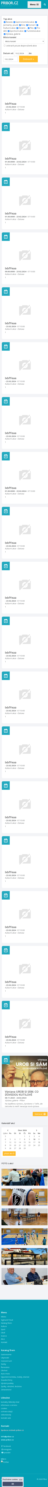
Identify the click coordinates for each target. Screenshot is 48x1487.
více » (3, 1459)
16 (29, 1142)
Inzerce (4, 1336)
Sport (3, 1329)
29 (25, 1148)
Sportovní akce (17, 31)
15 (25, 1142)
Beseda (9, 22)
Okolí (3, 1332)
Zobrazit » (28, 59)
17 (34, 1142)
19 (10, 1145)
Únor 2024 (22, 1130)
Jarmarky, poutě (10, 25)
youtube (6, 1452)
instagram (7, 1449)
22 (25, 1145)
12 (10, 1142)
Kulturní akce (9, 28)
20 (15, 1145)
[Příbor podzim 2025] (24, 1256)
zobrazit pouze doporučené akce (21, 45)
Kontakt (4, 1342)
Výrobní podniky (7, 1383)
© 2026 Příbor (42, 1479)
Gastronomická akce (25, 22)
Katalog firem (6, 1323)
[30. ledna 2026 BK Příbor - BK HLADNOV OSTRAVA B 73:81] (24, 1177)
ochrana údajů (7, 1411)
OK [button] (13, 1484)
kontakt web (6, 1418)
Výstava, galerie (13, 34)
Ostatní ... (22, 28)
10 (34, 1139)
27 (15, 1148)
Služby (3, 1364)
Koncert (32, 25)
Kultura (4, 1326)
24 (34, 1145)
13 (15, 1142)
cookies (4, 1408)
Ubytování (5, 1358)
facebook (7, 1446)
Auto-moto (5, 1373)
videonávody (6, 1415)
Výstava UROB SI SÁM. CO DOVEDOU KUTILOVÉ (22, 1093)
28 (20, 1148)
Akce (3, 1339)
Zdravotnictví (6, 1389)
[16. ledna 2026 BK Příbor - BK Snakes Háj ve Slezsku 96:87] (24, 1197)
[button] (34, 4)
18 (39, 1142)
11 (39, 1139)
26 (10, 1148)
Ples (32, 28)
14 (20, 1142)
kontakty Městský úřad (10, 1402)
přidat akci (8, 1153)
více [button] (20, 1479)
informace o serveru (9, 1405)
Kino (23, 25)
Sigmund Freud (7, 1320)
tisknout (39, 1114)
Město (3, 1316)
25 (39, 1145)
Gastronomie (6, 1354)
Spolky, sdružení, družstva (11, 1386)
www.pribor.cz (7, 1440)
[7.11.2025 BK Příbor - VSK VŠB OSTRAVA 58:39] (24, 1236)
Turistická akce (33, 31)
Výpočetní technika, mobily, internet (15, 1377)
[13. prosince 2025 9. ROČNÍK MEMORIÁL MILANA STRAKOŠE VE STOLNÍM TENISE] (24, 1216)
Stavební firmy (6, 1380)
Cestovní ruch (6, 1361)
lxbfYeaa (10, 103)
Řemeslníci (5, 1367)
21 (20, 1145)
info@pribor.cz (7, 1436)
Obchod (4, 1370)
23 (29, 1145)
